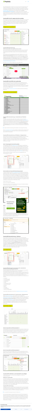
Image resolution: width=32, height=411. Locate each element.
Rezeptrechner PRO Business (9, 295)
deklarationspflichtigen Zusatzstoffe (8, 11)
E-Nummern (8, 62)
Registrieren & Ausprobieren (9, 26)
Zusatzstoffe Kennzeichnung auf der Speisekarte (9, 60)
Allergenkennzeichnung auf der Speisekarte (22, 291)
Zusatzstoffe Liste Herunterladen (10, 92)
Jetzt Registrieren (7, 249)
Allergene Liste (12, 299)
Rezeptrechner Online (15, 145)
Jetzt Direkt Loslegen (8, 305)
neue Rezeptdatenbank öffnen (16, 172)
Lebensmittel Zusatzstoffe (12, 88)
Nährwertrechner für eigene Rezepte (7, 297)
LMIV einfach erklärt (5, 10)
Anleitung (21, 150)
